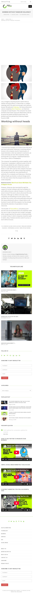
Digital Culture (17, 226)
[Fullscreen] (30, 459)
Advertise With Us (6, 551)
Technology (4, 530)
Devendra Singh (25, 14)
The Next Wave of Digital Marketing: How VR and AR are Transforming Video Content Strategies (20, 407)
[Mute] (27, 459)
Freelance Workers (26, 226)
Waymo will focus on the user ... (10, 316)
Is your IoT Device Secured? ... (9, 290)
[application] (16, 452)
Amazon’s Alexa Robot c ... (8, 343)
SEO (2, 539)
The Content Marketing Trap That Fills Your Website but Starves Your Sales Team (19, 402)
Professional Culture (13, 228)
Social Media (4, 542)
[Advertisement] (16, 44)
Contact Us (4, 557)
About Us (3, 548)
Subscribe (3, 560)
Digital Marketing (6, 527)
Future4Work (14, 209)
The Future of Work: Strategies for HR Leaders (20, 417)
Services (3, 536)
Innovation (6, 14)
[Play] (3, 459)
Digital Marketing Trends (21, 254)
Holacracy (16, 107)
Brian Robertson (16, 109)
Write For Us (4, 554)
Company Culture (8, 226)
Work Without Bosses (24, 228)
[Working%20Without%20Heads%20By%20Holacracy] (8, 238)
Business (3, 533)
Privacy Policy (5, 563)
